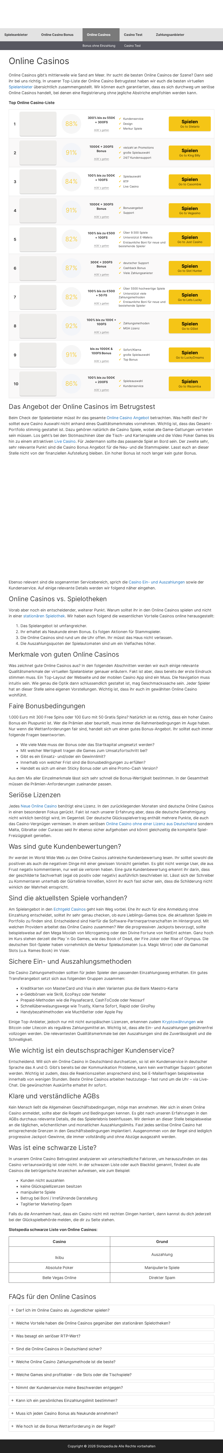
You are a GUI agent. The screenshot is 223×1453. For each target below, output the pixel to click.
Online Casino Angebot (128, 417)
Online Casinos (98, 35)
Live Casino (65, 441)
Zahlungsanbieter (170, 35)
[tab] (111, 1310)
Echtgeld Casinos (70, 909)
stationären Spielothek (44, 616)
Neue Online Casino (39, 806)
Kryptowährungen (179, 1021)
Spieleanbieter (16, 35)
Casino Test (133, 35)
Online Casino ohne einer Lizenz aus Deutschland (151, 823)
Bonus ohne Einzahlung (99, 45)
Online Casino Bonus (57, 35)
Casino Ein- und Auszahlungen (157, 582)
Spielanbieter (21, 87)
